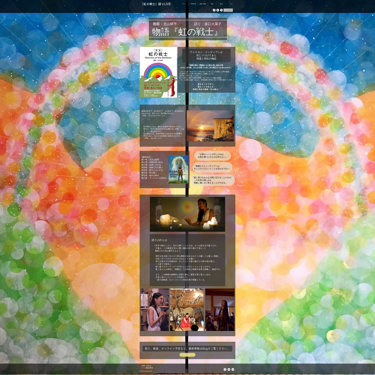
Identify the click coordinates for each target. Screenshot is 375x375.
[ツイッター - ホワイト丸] (217, 10)
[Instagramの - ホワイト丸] (221, 10)
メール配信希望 (147, 368)
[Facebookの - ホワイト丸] (214, 10)
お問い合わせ (146, 366)
